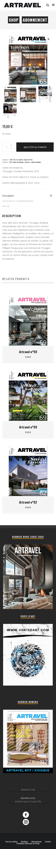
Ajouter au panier (35, 147)
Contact (48, 842)
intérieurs (28, 162)
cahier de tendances (18, 162)
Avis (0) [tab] (6, 206)
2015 (11, 159)
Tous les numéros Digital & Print (22, 159)
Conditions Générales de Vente (28, 843)
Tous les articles (11, 842)
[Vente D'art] (28, 685)
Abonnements (36, 842)
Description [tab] (8, 195)
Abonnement (35, 20)
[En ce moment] (28, 772)
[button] (48, 39)
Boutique (24, 842)
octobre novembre (36, 162)
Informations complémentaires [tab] (18, 200)
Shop (14, 20)
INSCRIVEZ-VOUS (28, 798)
